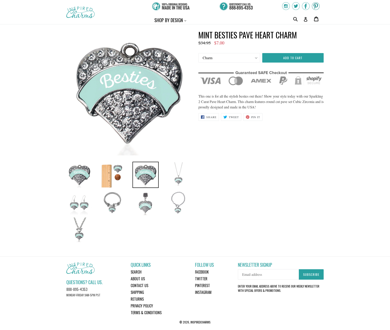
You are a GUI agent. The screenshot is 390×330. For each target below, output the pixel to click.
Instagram (203, 292)
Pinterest (202, 285)
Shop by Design (171, 19)
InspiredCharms (200, 322)
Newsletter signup (255, 264)
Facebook (202, 272)
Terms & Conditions (146, 312)
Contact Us (139, 285)
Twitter (201, 278)
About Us (138, 278)
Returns (137, 299)
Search (136, 272)
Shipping (137, 292)
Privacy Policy (142, 306)
